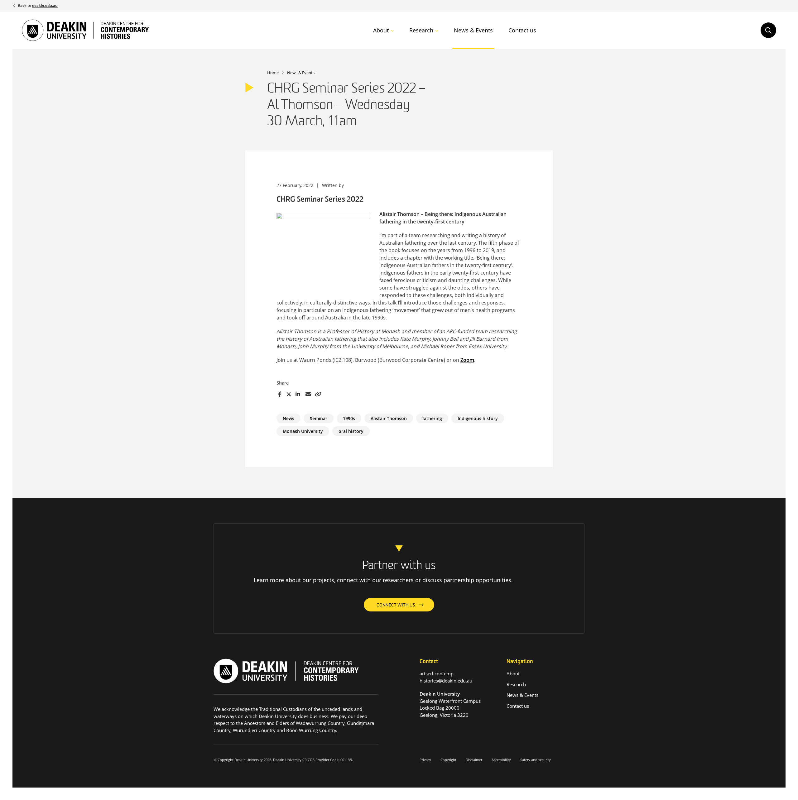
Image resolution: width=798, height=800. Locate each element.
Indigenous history (478, 418)
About (381, 30)
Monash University (303, 431)
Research (421, 30)
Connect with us (396, 605)
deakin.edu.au (45, 5)
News (288, 418)
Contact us (522, 30)
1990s (349, 418)
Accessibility (501, 759)
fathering (432, 418)
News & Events (473, 30)
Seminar (318, 418)
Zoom (467, 360)
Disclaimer (474, 759)
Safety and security (535, 759)
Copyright (448, 759)
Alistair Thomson (389, 418)
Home (273, 72)
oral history (351, 431)
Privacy (425, 759)
